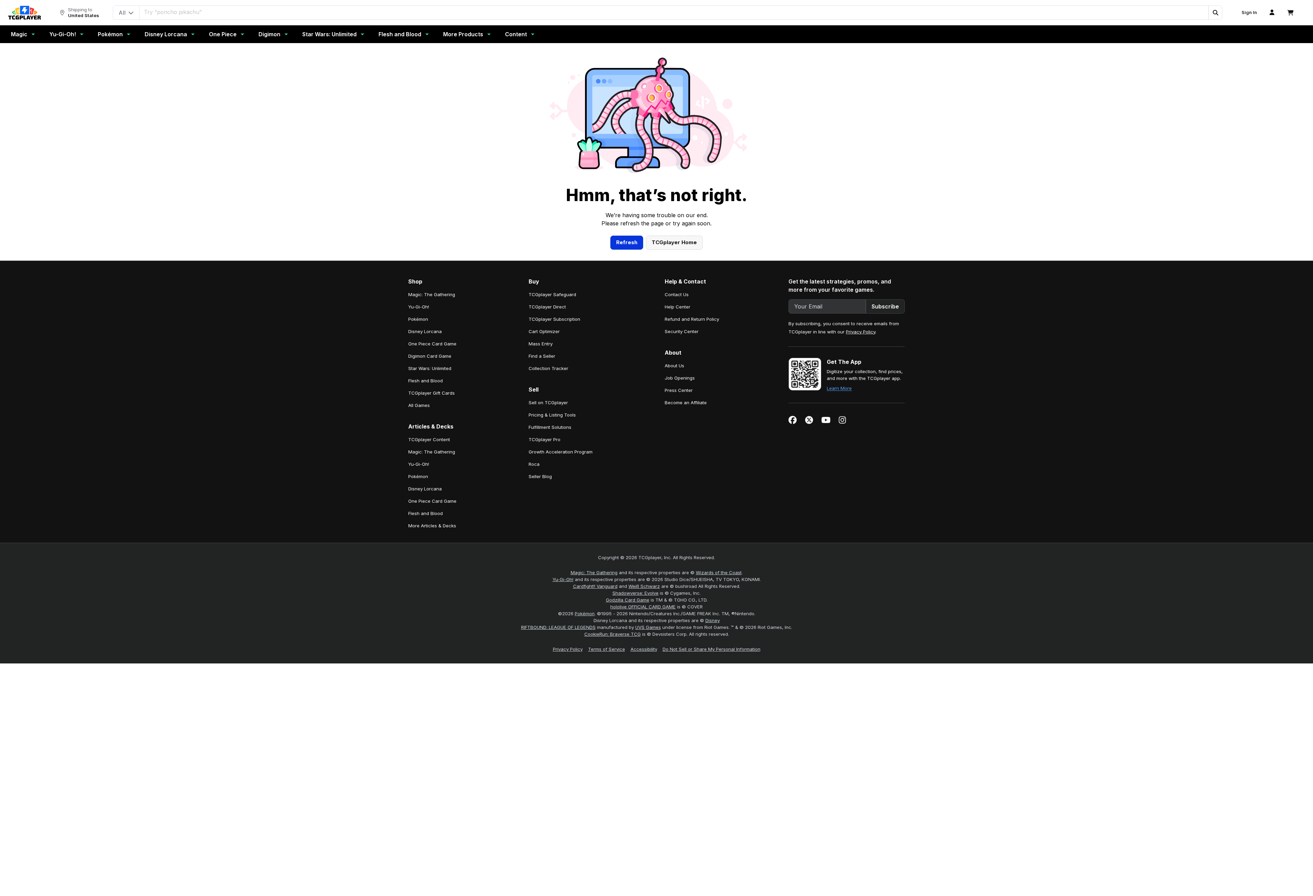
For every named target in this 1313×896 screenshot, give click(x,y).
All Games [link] (419, 405)
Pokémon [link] (418, 319)
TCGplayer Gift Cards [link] (431, 393)
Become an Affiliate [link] (686, 402)
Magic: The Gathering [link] (431, 294)
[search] (674, 11)
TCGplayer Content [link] (429, 439)
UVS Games (648, 627)
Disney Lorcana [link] (425, 331)
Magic (19, 34)
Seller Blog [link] (540, 476)
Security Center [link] (682, 331)
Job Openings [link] (680, 378)
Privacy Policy (860, 331)
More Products (463, 34)
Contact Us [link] (677, 294)
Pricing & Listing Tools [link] (552, 415)
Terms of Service (606, 649)
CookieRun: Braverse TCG (612, 634)
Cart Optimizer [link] (544, 331)
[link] (24, 12)
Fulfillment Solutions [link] (550, 427)
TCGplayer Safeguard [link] (552, 294)
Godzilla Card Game (627, 600)
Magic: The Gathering (594, 572)
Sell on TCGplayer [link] (548, 402)
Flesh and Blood (400, 34)
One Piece (223, 34)
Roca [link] (534, 464)
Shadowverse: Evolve (635, 593)
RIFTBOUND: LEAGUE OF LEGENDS (558, 627)
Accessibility (644, 649)
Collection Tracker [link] (548, 368)
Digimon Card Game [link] (429, 356)
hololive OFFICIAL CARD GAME (643, 606)
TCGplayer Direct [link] (547, 306)
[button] (1215, 12)
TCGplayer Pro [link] (544, 439)
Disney (712, 620)
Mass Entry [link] (541, 343)
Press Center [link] (679, 390)
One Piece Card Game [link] (432, 343)
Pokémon (110, 34)
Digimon (269, 34)
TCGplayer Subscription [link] (554, 319)
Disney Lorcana (166, 34)
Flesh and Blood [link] (425, 380)
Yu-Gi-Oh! (62, 34)
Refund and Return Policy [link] (692, 319)
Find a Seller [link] (542, 356)
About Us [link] (674, 365)
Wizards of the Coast (719, 572)
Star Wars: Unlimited (329, 34)
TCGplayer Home (674, 242)
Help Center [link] (677, 306)
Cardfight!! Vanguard (595, 586)
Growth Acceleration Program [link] (561, 451)
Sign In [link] (1249, 12)
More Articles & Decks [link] (432, 525)
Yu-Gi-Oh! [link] (418, 306)
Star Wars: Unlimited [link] (429, 368)
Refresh (626, 242)
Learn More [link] (839, 388)
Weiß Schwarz (644, 586)
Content (516, 34)
